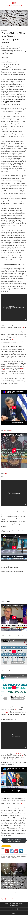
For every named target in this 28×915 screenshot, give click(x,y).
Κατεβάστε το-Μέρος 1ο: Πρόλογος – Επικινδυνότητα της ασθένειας (14, 840)
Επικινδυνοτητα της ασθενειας (18, 856)
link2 (23, 327)
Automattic (14, 913)
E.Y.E (14, 3)
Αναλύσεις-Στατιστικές (7, 28)
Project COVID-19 (6, 856)
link (12, 339)
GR (2, 28)
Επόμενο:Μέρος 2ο (6, 846)
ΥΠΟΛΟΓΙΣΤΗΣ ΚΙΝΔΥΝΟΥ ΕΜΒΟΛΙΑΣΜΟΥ (14, 903)
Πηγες (8, 857)
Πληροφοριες (14, 857)
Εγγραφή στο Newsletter (7, 899)
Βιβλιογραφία (15, 28)
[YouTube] (7, 851)
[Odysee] (16, 851)
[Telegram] (12, 851)
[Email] (21, 851)
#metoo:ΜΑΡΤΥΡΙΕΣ (14, 905)
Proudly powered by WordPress (10, 912)
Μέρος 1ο (4, 857)
